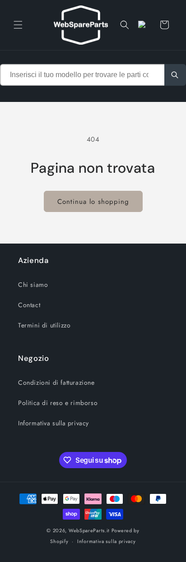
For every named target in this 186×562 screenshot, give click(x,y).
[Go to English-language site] (144, 25)
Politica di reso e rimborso (58, 402)
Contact (29, 304)
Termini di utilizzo (44, 325)
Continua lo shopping (93, 202)
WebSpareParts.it (89, 530)
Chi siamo (33, 284)
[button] (18, 25)
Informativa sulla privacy (53, 423)
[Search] (175, 75)
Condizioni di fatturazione (56, 382)
